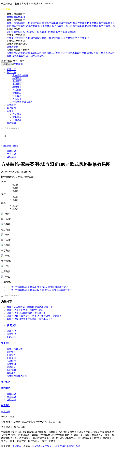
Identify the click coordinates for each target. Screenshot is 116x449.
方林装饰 (11, 23)
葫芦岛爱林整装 (39, 38)
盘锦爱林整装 (23, 38)
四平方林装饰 (94, 23)
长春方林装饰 (47, 26)
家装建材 (17, 93)
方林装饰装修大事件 (22, 102)
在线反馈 (17, 84)
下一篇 (39, 290)
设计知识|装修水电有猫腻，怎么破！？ (26, 313)
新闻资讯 (5, 387)
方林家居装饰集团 (16, 17)
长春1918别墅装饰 (49, 32)
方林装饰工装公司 (72, 52)
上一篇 (37, 287)
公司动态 (17, 120)
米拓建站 (17, 446)
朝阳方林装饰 (52, 23)
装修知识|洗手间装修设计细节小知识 (25, 310)
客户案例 (11, 108)
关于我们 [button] (11, 72)
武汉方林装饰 (19, 26)
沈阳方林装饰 (23, 23)
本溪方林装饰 (66, 23)
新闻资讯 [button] (11, 111)
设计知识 (17, 114)
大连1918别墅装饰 (67, 32)
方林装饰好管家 (20, 75)
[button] (6, 146)
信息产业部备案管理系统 (67, 446)
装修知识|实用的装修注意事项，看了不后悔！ (29, 319)
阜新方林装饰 (80, 23)
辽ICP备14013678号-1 (42, 446)
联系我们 (17, 96)
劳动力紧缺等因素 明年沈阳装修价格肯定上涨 (30, 307)
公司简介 (17, 78)
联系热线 (5, 411)
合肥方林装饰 (33, 26)
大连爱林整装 (82, 38)
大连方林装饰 (108, 26)
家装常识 (17, 117)
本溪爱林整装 (54, 38)
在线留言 (17, 81)
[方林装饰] (17, 64)
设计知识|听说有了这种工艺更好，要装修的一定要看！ (34, 316)
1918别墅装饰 (32, 32)
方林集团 (17, 90)
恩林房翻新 (12, 47)
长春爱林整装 (68, 38)
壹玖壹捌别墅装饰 (16, 32)
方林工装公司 (19, 55)
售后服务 (17, 99)
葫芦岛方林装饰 (76, 26)
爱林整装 (11, 38)
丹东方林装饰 (61, 26)
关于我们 (5, 343)
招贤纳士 (17, 87)
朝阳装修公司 (89, 52)
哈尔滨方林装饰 (93, 26)
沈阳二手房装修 (55, 52)
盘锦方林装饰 (38, 23)
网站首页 (11, 69)
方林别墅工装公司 (35, 55)
